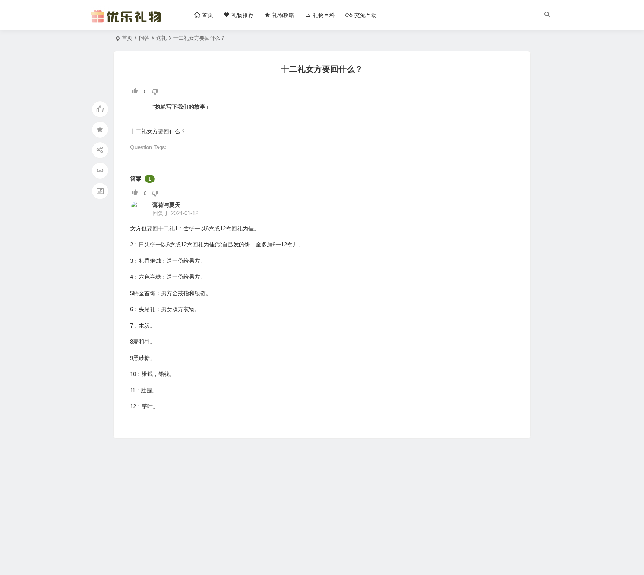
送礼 (161, 38)
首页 (127, 38)
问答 (144, 38)
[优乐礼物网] (127, 21)
